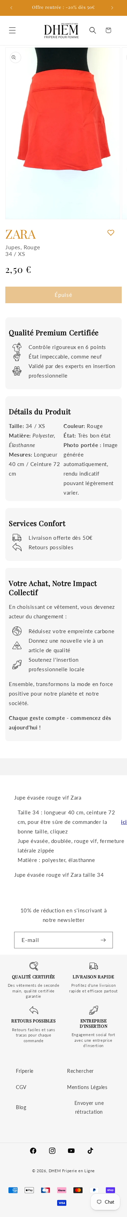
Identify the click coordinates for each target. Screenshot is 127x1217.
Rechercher (80, 1071)
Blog (21, 1107)
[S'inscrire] (105, 940)
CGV (21, 1087)
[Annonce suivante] (114, 8)
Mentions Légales (87, 1087)
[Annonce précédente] (13, 8)
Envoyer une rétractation (89, 1107)
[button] (14, 30)
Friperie (25, 1071)
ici (124, 822)
